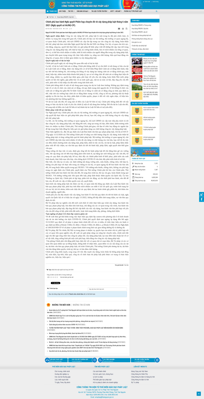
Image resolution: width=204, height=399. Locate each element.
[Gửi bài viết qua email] (119, 28)
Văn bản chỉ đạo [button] (82, 11)
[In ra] (123, 28)
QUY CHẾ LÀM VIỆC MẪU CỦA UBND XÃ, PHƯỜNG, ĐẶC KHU (150, 95)
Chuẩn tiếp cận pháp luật (139, 45)
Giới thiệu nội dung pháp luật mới (141, 35)
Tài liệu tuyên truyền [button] (99, 11)
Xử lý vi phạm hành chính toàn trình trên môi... (150, 109)
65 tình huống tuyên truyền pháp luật (149, 138)
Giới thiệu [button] (62, 11)
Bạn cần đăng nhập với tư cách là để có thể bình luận (72, 294)
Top (199, 394)
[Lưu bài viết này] (127, 28)
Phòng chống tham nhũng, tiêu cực (142, 39)
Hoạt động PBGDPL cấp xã (139, 32)
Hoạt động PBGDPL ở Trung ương (141, 25)
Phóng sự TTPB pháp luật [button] (133, 11)
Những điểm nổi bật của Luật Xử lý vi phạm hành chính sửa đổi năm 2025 (150, 69)
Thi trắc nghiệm (108, 360)
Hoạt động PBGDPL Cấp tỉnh (140, 28)
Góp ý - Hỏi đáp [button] (115, 11)
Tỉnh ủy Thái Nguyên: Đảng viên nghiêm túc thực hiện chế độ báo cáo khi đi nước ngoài (149, 78)
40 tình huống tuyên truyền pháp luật (149, 118)
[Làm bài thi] (145, 151)
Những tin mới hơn (61, 305)
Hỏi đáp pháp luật (56, 360)
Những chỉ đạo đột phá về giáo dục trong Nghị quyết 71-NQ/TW (150, 61)
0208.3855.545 (98, 395)
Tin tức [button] (71, 11)
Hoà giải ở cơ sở (136, 42)
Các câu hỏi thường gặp (80, 360)
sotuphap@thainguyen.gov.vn (104, 397)
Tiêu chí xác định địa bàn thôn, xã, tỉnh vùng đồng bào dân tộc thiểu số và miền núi (150, 86)
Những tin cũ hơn (81, 305)
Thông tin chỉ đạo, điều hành (140, 49)
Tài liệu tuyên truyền (141, 360)
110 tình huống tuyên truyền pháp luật (149, 128)
